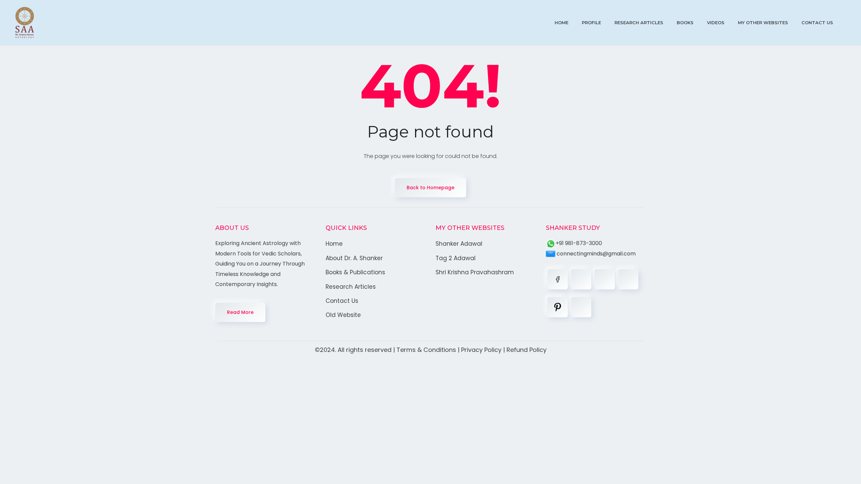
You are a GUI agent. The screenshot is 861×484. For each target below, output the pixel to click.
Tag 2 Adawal (456, 258)
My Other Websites (763, 22)
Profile (591, 22)
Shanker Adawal (459, 244)
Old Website (343, 315)
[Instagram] (628, 279)
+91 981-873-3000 (579, 243)
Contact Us (817, 22)
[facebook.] (558, 279)
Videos (715, 22)
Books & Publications (355, 272)
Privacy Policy (481, 350)
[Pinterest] (558, 307)
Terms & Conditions (426, 350)
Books (685, 22)
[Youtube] (581, 307)
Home (561, 22)
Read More (240, 312)
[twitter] (581, 279)
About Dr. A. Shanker (354, 258)
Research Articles (638, 22)
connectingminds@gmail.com (595, 253)
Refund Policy (527, 350)
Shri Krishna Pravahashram (475, 272)
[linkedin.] (605, 279)
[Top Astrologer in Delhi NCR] (24, 22)
